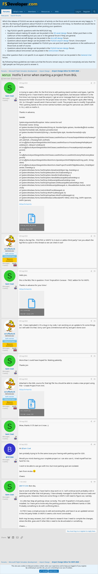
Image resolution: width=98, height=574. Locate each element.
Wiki (57, 11)
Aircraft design (57, 38)
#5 (94, 356)
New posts (5, 15)
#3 (94, 271)
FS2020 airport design (60, 40)
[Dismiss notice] (94, 21)
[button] (24, 11)
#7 (94, 421)
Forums (6, 11)
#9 (94, 482)
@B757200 (23, 486)
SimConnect (54, 50)
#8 (94, 444)
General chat (86, 55)
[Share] (91, 83)
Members (32, 11)
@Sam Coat (26, 448)
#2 (94, 236)
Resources (45, 11)
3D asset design (60, 33)
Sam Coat (6, 78)
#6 (94, 379)
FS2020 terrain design (59, 48)
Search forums (16, 15)
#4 (94, 321)
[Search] (94, 11)
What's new (18, 11)
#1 (94, 83)
